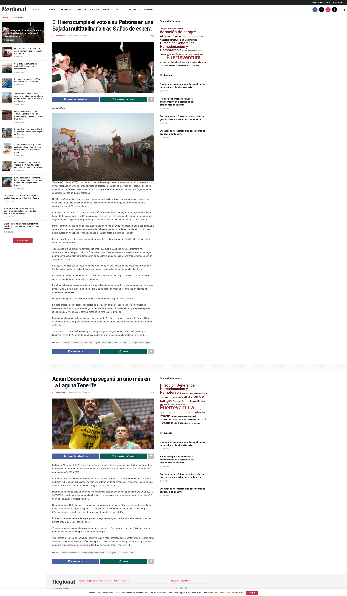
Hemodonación (189, 51)
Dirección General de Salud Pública (184, 65)
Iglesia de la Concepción (106, 343)
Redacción (60, 36)
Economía (66, 10)
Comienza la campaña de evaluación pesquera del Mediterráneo (25, 66)
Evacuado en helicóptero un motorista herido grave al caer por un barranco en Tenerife (21, 226)
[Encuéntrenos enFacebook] (315, 10)
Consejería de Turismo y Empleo (171, 29)
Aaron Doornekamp (70, 553)
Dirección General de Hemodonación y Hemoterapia (177, 46)
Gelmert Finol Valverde (82, 343)
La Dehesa (125, 343)
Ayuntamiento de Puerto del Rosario (191, 28)
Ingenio (168, 62)
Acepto (251, 593)
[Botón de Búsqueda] (344, 10)
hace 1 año (73, 36)
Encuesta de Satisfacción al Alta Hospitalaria (174, 412)
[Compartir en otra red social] (151, 99)
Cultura (94, 10)
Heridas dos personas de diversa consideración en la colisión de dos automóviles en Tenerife (20, 210)
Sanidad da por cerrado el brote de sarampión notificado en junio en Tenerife (29, 131)
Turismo (81, 10)
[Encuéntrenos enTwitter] (321, 10)
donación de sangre (178, 31)
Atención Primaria (171, 36)
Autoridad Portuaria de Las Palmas (178, 39)
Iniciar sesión (339, 2)
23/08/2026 (165, 91)
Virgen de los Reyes (141, 343)
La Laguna (111, 553)
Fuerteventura (183, 57)
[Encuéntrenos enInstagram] (328, 10)
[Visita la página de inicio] (14, 9)
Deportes (149, 10)
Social (106, 10)
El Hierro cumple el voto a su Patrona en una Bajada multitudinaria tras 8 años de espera (22, 33)
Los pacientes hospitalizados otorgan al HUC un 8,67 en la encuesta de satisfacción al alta (28, 164)
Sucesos (133, 10)
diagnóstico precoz (190, 412)
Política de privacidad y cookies (229, 592)
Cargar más (22, 240)
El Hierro (65, 343)
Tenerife (123, 553)
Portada (37, 10)
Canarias (50, 10)
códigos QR (200, 36)
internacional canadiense (93, 553)
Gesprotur (185, 36)
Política (120, 10)
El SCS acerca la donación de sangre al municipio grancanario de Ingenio (29, 50)
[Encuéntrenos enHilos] (334, 10)
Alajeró (198, 33)
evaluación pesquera (192, 36)
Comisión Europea (192, 393)
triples (133, 553)
